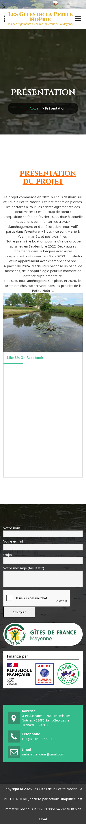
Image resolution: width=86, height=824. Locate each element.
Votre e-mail (13, 541)
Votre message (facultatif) (23, 568)
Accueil (35, 108)
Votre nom (11, 528)
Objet (7, 554)
